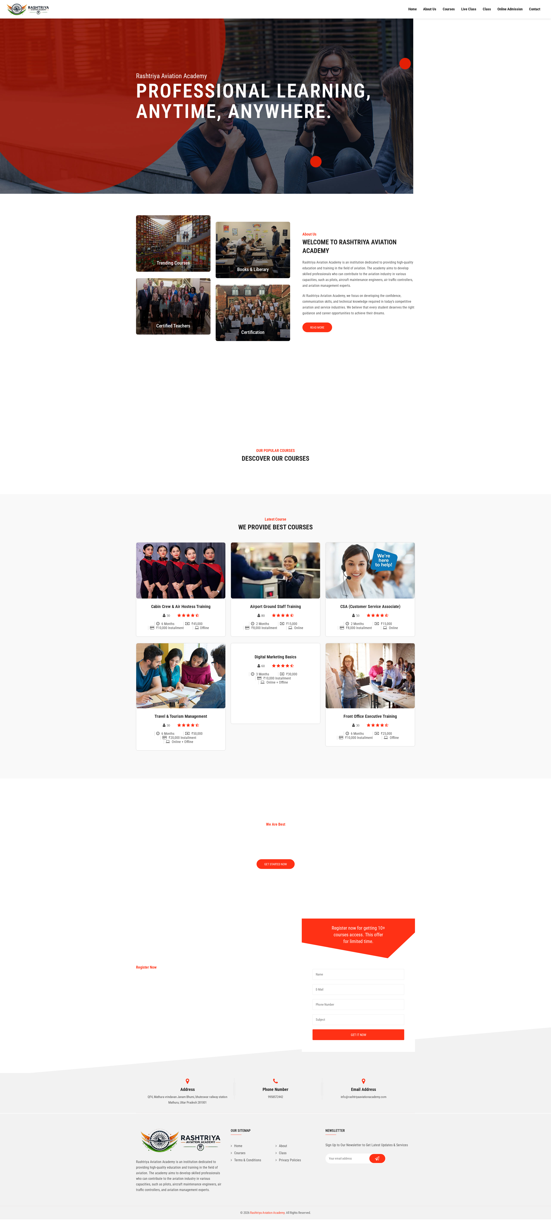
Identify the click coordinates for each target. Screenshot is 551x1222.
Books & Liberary (253, 269)
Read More (317, 327)
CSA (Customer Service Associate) (370, 606)
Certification (253, 332)
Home (412, 9)
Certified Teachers (173, 326)
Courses (449, 9)
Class (487, 9)
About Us (429, 9)
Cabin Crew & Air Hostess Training (180, 606)
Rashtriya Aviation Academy (267, 1213)
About (283, 1146)
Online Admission (510, 9)
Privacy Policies (290, 1160)
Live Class (468, 9)
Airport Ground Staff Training (275, 606)
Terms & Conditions (247, 1160)
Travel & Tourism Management (181, 716)
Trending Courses (173, 263)
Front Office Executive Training (370, 716)
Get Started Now (275, 864)
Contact (534, 9)
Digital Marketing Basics (275, 656)
